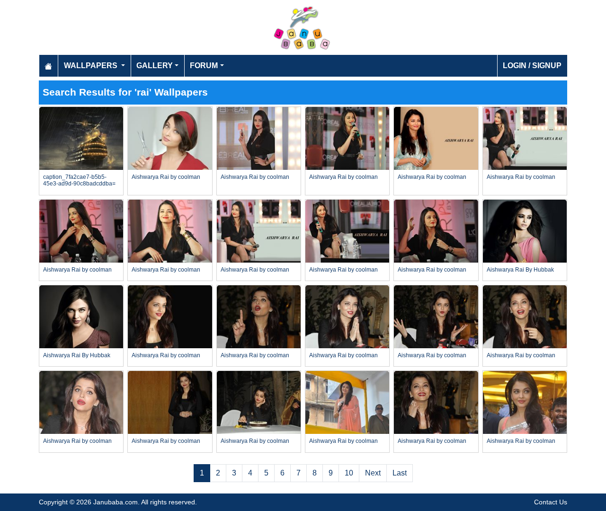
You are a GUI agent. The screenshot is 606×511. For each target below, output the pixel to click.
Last (399, 473)
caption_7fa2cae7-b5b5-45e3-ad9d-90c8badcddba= (79, 180)
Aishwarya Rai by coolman (166, 177)
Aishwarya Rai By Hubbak (520, 269)
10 (349, 473)
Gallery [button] (154, 66)
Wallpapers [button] (91, 66)
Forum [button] (204, 66)
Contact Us (550, 502)
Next (373, 473)
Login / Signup (532, 66)
